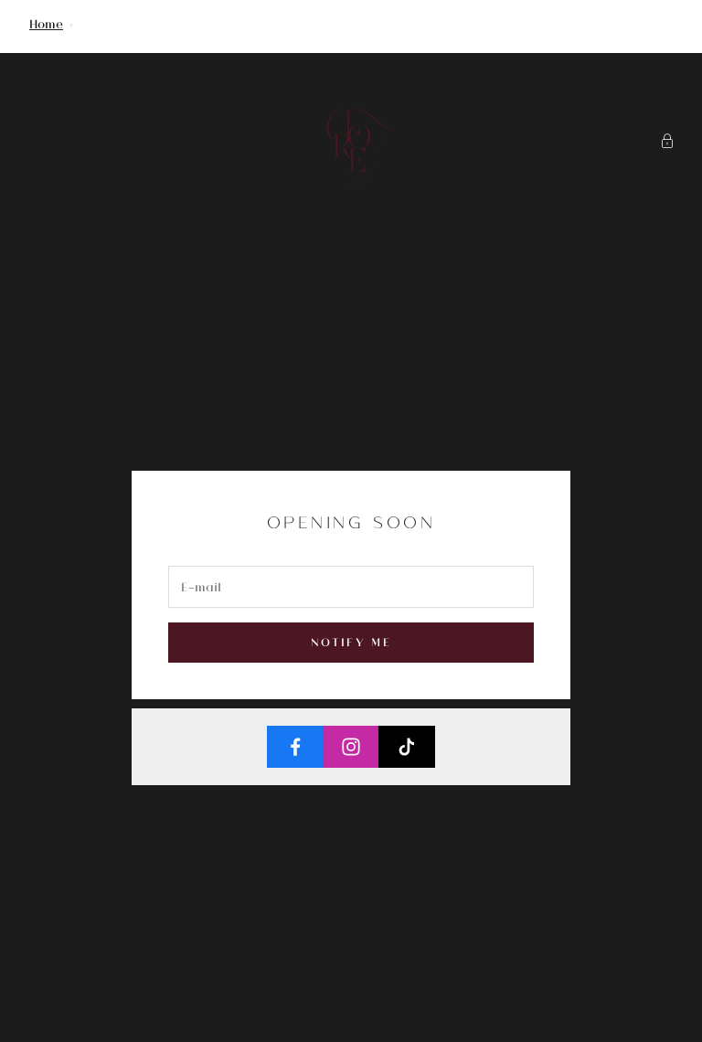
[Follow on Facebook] (295, 747)
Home (46, 23)
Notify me (351, 641)
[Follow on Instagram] (351, 747)
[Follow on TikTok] (406, 747)
